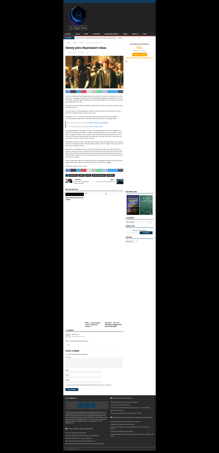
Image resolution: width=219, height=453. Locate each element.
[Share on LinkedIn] (78, 91)
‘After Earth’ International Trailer (74, 198)
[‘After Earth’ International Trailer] (74, 194)
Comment (68, 357)
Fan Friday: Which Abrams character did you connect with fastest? (82, 435)
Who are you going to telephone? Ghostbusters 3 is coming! (126, 413)
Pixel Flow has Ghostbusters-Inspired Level (122, 431)
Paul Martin (81, 52)
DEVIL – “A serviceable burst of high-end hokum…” (92, 324)
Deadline (75, 116)
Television (96, 34)
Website (67, 380)
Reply (68, 344)
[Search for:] (145, 37)
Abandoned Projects (112, 34)
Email (67, 375)
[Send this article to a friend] (89, 91)
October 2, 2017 (97, 126)
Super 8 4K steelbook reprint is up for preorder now (78, 438)
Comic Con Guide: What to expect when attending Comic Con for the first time (130, 407)
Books (78, 34)
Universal (111, 175)
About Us (135, 34)
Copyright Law (102, 419)
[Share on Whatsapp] (99, 91)
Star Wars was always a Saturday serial (75, 432)
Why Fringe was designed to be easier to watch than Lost (80, 441)
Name (67, 370)
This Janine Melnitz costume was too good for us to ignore (125, 421)
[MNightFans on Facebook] (147, 1)
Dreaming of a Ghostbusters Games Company (123, 424)
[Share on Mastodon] (104, 91)
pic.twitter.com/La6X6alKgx (100, 123)
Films (86, 34)
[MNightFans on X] (150, 1)
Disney (81, 175)
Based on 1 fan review (139, 50)
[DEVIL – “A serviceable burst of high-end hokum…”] (94, 257)
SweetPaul (128, 398)
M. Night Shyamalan (99, 175)
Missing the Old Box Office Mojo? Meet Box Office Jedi (124, 402)
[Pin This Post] (83, 91)
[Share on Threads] (120, 91)
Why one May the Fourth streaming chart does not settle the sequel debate (84, 443)
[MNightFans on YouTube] (154, 1)
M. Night (68, 34)
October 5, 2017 (72, 52)
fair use (90, 419)
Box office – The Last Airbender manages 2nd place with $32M (113, 324)
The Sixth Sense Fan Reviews (139, 44)
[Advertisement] (124, 17)
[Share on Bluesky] (115, 91)
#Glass (90, 123)
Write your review (139, 54)
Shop (144, 34)
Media (125, 34)
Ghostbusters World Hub (144, 417)
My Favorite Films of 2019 (117, 410)
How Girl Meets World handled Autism (120, 405)
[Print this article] (94, 91)
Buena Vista (73, 175)
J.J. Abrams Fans (88, 428)
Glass (87, 52)
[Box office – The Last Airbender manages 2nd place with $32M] (114, 257)
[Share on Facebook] (68, 91)
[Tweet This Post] (73, 91)
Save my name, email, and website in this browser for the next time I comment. (89, 385)
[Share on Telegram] (110, 91)
